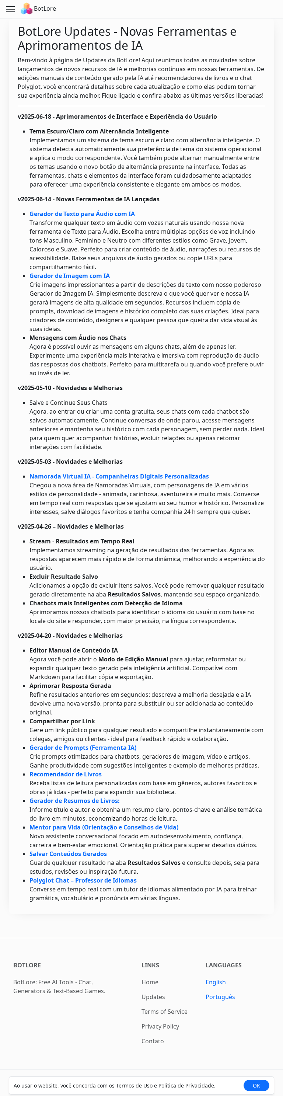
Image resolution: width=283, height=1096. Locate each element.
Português (220, 997)
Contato (153, 1041)
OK (256, 1085)
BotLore (44, 8)
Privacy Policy (160, 1026)
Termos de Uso (134, 1085)
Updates (153, 997)
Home (150, 982)
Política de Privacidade (186, 1085)
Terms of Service (165, 1012)
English (216, 982)
